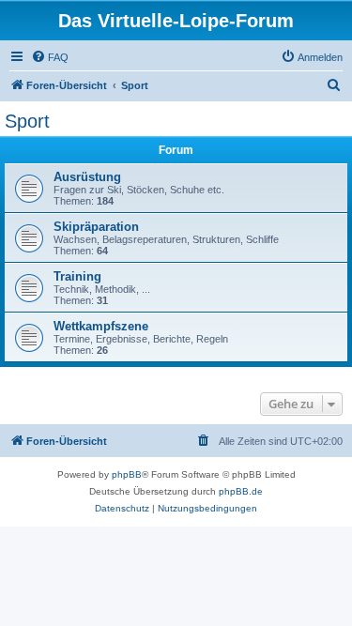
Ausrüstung (87, 177)
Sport (27, 121)
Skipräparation (96, 227)
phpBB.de (241, 491)
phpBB (127, 474)
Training (77, 276)
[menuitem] (50, 57)
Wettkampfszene (101, 326)
